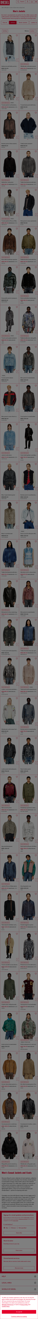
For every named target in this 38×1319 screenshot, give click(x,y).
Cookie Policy (5, 1306)
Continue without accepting (19, 1316)
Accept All (19, 1312)
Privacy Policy (24, 1304)
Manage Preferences (8, 1304)
